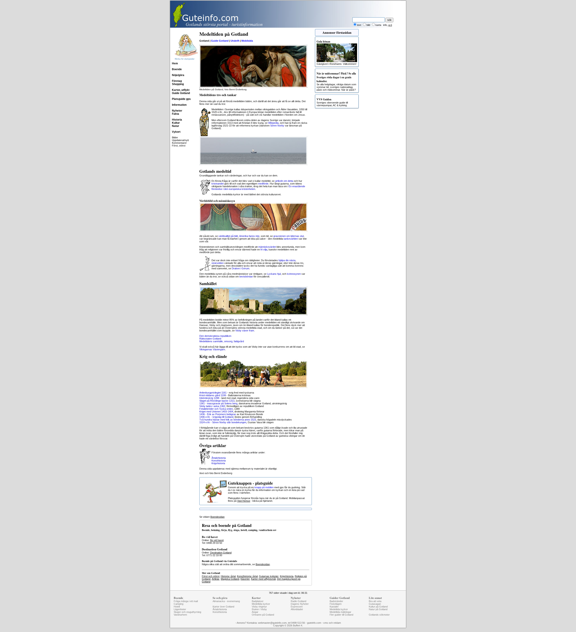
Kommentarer (179, 143)
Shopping (178, 84)
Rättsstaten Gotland (210, 338)
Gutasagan (375, 604)
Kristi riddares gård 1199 (212, 395)
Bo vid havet (217, 540)
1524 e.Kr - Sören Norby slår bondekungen (222, 422)
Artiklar (215, 579)
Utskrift (235, 40)
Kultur (176, 122)
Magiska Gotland (230, 579)
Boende (177, 69)
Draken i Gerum (240, 268)
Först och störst (210, 576)
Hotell (177, 606)
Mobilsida (247, 40)
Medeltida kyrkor (261, 604)
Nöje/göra (178, 75)
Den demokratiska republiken (215, 336)
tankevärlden (291, 238)
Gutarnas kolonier (269, 576)
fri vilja (264, 249)
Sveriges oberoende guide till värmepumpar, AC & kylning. (332, 102)
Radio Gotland (298, 601)
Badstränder (336, 601)
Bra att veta (375, 601)
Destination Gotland (221, 552)
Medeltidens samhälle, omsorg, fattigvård (221, 341)
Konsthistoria (219, 460)
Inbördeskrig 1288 (209, 398)
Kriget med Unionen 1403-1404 (216, 411)
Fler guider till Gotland (341, 614)
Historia (177, 119)
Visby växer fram (244, 330)
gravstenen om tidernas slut (288, 236)
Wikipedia (273, 122)
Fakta (175, 113)
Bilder (175, 137)
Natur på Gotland (378, 609)
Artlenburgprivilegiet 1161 (213, 392)
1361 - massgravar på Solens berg (218, 403)
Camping (178, 604)
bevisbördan (246, 276)
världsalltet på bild (228, 236)
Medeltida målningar (340, 612)
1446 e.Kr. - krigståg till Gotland (216, 417)
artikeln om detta (284, 181)
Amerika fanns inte (249, 236)
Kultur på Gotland (378, 606)
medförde (263, 183)
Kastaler (334, 606)
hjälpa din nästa (287, 260)
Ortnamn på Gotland (263, 614)
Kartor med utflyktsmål (263, 579)
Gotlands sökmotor (379, 614)
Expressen (297, 606)
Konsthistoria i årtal (247, 576)
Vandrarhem (180, 614)
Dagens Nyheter (300, 604)
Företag (177, 81)
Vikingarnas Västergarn (212, 349)
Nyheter (177, 110)
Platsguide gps (181, 99)
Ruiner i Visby (259, 609)
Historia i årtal (228, 576)
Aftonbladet (297, 609)
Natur (175, 126)
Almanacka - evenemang (226, 601)
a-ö (390, 25)
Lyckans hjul (274, 273)
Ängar (255, 612)
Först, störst (178, 145)
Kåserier (245, 579)
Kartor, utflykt (180, 90)
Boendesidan (217, 516)
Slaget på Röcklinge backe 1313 (216, 400)
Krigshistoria (218, 463)
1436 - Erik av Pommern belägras (217, 414)
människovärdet (267, 246)
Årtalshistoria (219, 458)
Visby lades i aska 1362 (212, 406)
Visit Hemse (243, 500)
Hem (175, 63)
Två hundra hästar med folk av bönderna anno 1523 (227, 419)
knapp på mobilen (264, 487)
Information (179, 104)
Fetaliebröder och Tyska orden (216, 408)
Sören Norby (277, 125)
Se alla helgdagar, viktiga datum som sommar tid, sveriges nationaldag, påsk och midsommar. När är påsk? (336, 81)
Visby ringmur (259, 606)
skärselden (218, 263)
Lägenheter (180, 609)
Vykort (176, 131)
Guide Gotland (181, 93)
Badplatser (257, 601)
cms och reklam (332, 622)
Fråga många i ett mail (186, 601)
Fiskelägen (336, 604)
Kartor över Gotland (223, 606)
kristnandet (218, 183)
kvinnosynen (294, 273)
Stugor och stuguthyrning (187, 612)
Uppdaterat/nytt (180, 140)
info (385, 25)
